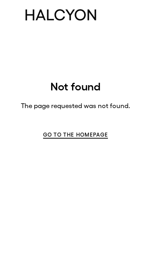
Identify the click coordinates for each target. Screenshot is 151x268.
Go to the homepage (75, 135)
